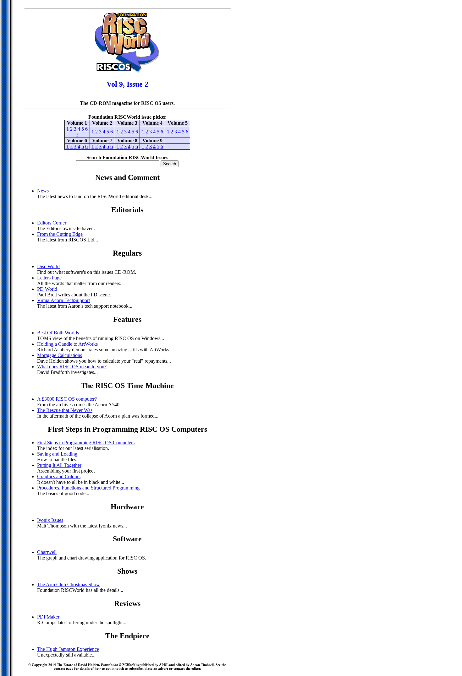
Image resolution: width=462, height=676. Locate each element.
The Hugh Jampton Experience (68, 649)
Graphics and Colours (58, 476)
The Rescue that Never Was (64, 410)
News (43, 190)
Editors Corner (51, 222)
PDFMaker (48, 616)
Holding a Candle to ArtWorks (67, 344)
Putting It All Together (59, 465)
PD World (47, 289)
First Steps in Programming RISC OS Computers (86, 442)
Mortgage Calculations (59, 355)
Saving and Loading (57, 454)
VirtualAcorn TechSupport (63, 300)
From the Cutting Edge (60, 234)
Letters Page (49, 277)
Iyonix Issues (50, 520)
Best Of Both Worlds (58, 332)
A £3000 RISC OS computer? (67, 399)
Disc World (48, 266)
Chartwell (47, 552)
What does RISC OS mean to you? (72, 366)
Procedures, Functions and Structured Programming (88, 487)
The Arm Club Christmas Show (68, 584)
